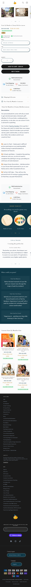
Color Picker (6, 492)
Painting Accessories (8, 429)
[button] (3, 3)
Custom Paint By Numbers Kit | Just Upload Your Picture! (8, 349)
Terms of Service (7, 410)
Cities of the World (7, 431)
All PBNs (5, 484)
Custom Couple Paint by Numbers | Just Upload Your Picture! (23, 350)
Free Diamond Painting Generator (11, 505)
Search (5, 469)
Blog (4, 416)
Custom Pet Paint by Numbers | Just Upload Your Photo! (8, 378)
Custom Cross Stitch (8, 478)
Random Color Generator (9, 497)
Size (2, 46)
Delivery (5, 401)
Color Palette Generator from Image (12, 501)
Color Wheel (6, 490)
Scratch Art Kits (7, 475)
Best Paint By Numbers (8, 486)
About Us (5, 471)
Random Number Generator (9, 444)
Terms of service (15, 581)
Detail (2, 39)
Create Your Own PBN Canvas (10, 503)
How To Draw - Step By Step (9, 450)
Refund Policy (6, 412)
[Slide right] (19, 21)
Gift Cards (5, 473)
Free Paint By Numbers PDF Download (12, 507)
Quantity (3, 57)
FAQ (4, 399)
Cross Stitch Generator (8, 433)
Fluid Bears (6, 422)
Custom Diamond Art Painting (10, 480)
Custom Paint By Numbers (9, 418)
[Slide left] (12, 21)
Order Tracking (7, 405)
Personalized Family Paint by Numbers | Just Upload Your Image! (23, 379)
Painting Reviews (7, 439)
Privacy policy (8, 581)
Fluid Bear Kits (6, 482)
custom (20, 174)
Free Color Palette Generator (10, 499)
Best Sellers (6, 427)
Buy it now (16, 71)
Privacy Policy (6, 407)
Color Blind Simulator (8, 495)
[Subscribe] (26, 529)
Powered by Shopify (18, 579)
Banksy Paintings (7, 424)
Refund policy (26, 579)
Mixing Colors (6, 448)
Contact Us (6, 414)
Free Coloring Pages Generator (10, 510)
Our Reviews (6, 403)
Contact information (23, 581)
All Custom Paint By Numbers (10, 420)
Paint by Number (14, 126)
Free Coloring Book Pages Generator (12, 441)
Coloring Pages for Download (10, 437)
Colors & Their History (8, 446)
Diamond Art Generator (9, 435)
